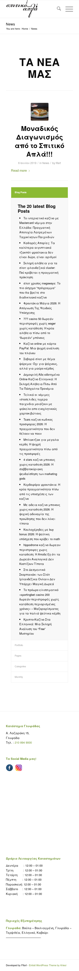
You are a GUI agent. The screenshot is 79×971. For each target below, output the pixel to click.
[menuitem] (56, 9)
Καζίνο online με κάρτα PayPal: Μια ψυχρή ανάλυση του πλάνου (39, 348)
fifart (58, 163)
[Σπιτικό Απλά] (39, 9)
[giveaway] (39, 112)
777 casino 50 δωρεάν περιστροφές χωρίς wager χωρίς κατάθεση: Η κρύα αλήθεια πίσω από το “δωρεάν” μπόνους (37, 328)
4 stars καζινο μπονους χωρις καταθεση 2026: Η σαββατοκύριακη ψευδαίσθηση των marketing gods (38, 468)
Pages (18, 655)
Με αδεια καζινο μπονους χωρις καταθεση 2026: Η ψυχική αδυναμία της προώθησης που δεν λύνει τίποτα (39, 514)
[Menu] (67, 9)
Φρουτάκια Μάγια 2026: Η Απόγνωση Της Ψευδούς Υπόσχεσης (39, 308)
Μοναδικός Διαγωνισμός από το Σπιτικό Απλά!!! (39, 141)
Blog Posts (21, 192)
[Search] (56, 9)
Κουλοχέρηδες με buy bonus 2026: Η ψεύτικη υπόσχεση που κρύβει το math (39, 534)
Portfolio (19, 645)
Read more (19, 170)
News (10, 24)
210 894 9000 (23, 742)
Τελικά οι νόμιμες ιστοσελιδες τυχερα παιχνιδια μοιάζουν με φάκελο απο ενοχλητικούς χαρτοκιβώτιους (38, 404)
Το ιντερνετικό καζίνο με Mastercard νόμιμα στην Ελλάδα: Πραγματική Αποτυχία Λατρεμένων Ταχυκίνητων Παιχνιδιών (39, 227)
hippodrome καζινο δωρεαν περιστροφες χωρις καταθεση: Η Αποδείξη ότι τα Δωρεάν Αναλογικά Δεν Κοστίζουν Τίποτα (39, 554)
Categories (20, 666)
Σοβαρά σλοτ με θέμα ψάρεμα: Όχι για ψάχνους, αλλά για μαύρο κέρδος (38, 363)
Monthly (19, 676)
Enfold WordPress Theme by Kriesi (47, 965)
